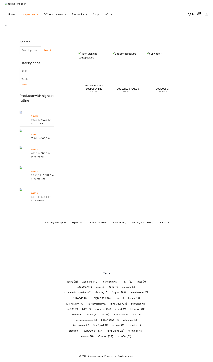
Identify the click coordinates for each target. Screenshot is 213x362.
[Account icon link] (206, 14)
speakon (136, 325)
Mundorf (138, 309)
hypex (134, 298)
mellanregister (97, 304)
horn (120, 298)
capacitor (84, 287)
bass (142, 281)
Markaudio (75, 303)
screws (118, 325)
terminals (135, 330)
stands (74, 330)
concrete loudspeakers (77, 292)
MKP (86, 309)
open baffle (121, 314)
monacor (103, 309)
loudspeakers (27, 14)
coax (100, 287)
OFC (105, 314)
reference (130, 320)
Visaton (105, 336)
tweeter (87, 336)
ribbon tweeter (80, 325)
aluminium (110, 281)
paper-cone (110, 319)
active (72, 281)
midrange (138, 303)
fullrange (81, 297)
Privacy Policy (119, 222)
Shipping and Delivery (142, 222)
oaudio (92, 314)
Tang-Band (115, 330)
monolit (120, 309)
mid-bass (118, 303)
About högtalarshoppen (55, 222)
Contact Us (164, 222)
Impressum (77, 222)
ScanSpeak (100, 325)
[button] (36, 14)
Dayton (119, 292)
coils (113, 287)
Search (47, 50)
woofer (124, 336)
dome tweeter (139, 292)
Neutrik (77, 314)
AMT (128, 281)
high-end (103, 298)
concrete (128, 287)
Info (107, 14)
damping (101, 292)
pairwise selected (86, 320)
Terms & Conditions (97, 222)
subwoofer (93, 330)
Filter (24, 85)
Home (11, 14)
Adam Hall (90, 281)
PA (137, 314)
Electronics (78, 14)
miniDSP (72, 309)
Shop (96, 14)
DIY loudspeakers (53, 14)
